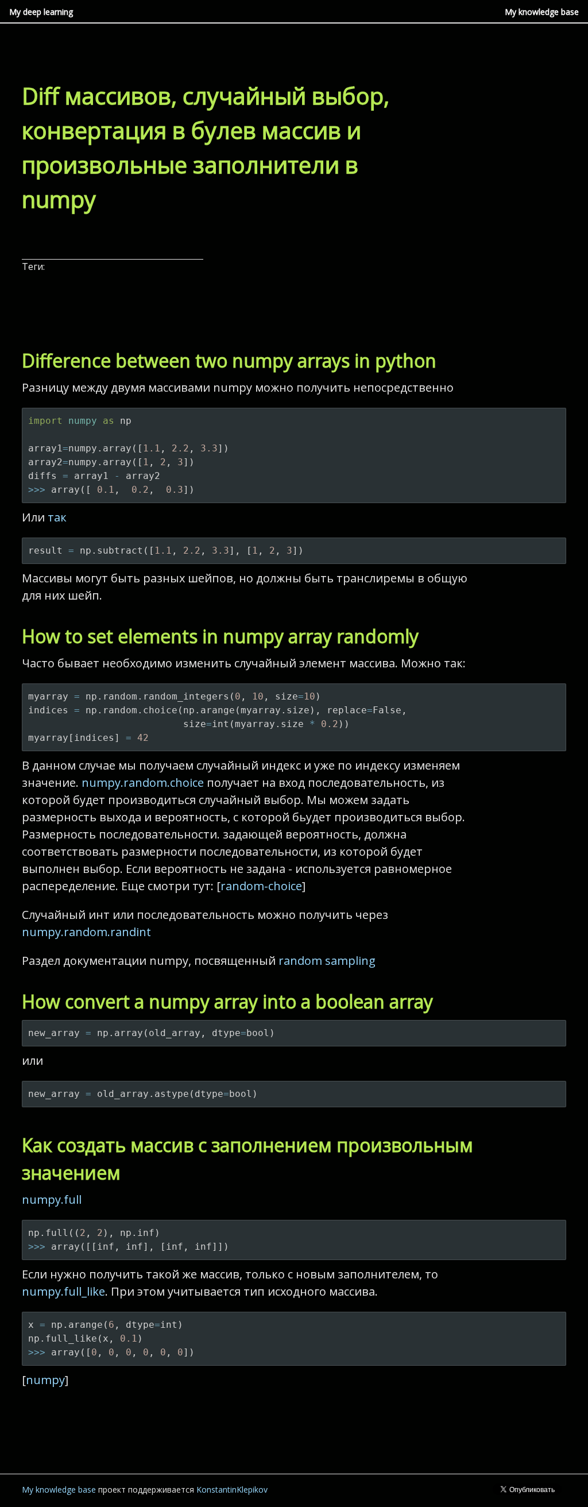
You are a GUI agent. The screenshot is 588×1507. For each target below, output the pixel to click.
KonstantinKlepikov (232, 1489)
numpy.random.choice (143, 782)
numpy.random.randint (86, 932)
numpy (45, 1380)
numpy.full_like (63, 1291)
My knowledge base (542, 11)
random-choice (261, 886)
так (57, 517)
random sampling (327, 960)
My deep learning (41, 11)
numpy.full (52, 1199)
